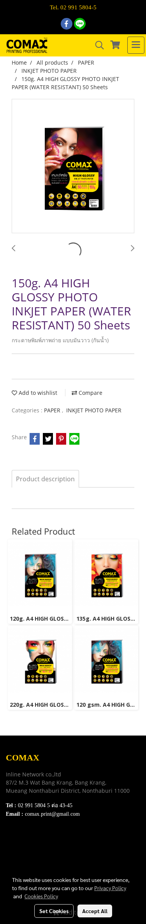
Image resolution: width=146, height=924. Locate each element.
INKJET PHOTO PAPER (93, 410)
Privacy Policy (24, 860)
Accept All (94, 910)
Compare (89, 392)
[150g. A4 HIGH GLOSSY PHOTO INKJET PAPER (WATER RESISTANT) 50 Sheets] (73, 166)
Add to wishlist (37, 392)
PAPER (53, 410)
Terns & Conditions (30, 850)
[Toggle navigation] (135, 45)
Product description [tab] (45, 479)
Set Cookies (54, 910)
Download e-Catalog (31, 840)
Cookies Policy (41, 895)
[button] (97, 45)
